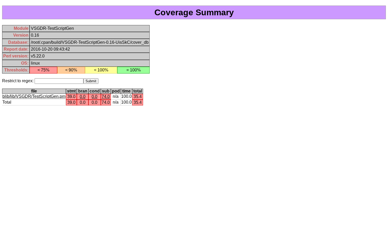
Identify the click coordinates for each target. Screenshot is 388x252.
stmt (71, 91)
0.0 (83, 96)
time (126, 91)
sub (106, 91)
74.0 (106, 96)
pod (116, 91)
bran (82, 91)
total (137, 91)
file (34, 91)
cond (94, 91)
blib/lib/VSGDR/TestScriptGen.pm (33, 96)
